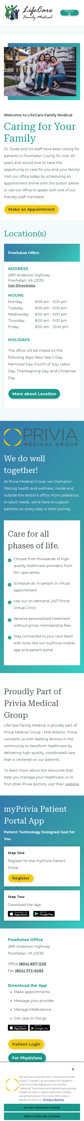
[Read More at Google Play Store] (39, 1027)
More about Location (34, 393)
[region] (42, 1091)
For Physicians (27, 1058)
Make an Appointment (31, 209)
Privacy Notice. (53, 1099)
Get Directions (21, 286)
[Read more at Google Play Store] (44, 914)
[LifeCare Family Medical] (29, 12)
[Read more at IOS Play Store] (18, 914)
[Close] (73, 1069)
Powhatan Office (23, 253)
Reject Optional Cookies (42, 1116)
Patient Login (26, 1044)
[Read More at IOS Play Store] (18, 1027)
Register (20, 878)
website (72, 784)
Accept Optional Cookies (42, 1107)
